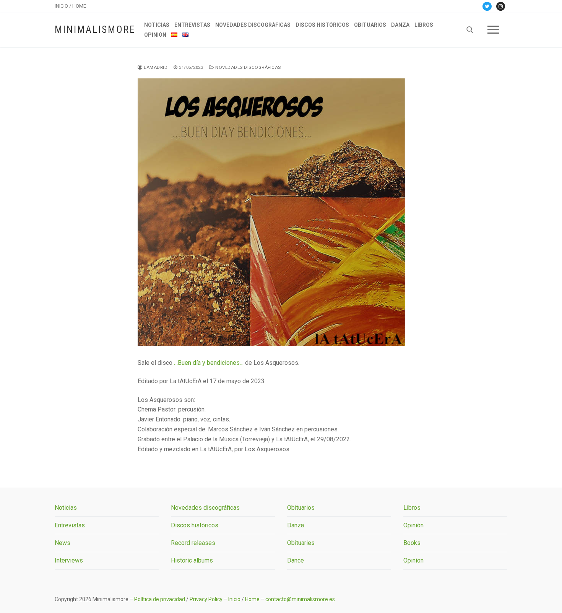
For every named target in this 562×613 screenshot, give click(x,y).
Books (412, 542)
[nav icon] (493, 30)
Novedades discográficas (247, 67)
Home (252, 599)
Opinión (413, 525)
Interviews (69, 560)
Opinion (413, 560)
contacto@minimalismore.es (300, 599)
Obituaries (301, 542)
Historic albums (192, 560)
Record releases (193, 542)
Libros (412, 507)
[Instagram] (500, 6)
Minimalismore (95, 29)
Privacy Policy (206, 599)
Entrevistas (70, 525)
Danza (295, 525)
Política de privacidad (159, 599)
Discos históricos (194, 525)
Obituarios (301, 507)
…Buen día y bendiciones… (209, 362)
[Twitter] (486, 6)
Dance (295, 560)
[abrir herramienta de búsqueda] (469, 29)
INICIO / (63, 6)
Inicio (234, 599)
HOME (79, 6)
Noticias (66, 507)
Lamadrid (155, 67)
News (62, 542)
